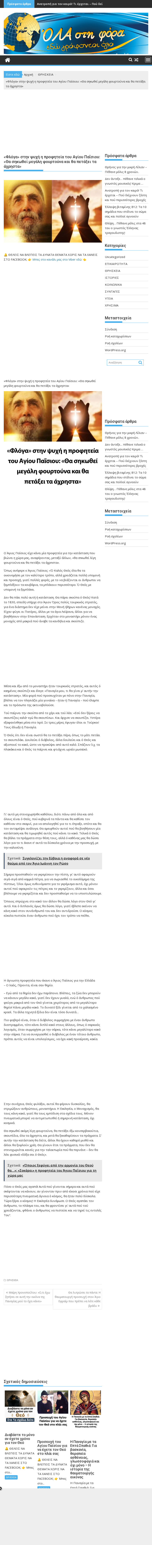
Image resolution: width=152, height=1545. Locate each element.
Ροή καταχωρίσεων (118, 336)
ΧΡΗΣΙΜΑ (111, 305)
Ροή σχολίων (114, 343)
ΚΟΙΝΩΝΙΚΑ (113, 284)
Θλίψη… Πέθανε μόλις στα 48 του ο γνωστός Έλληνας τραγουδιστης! (125, 228)
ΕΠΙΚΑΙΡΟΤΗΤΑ (116, 264)
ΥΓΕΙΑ (109, 298)
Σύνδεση (111, 329)
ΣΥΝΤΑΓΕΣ (112, 291)
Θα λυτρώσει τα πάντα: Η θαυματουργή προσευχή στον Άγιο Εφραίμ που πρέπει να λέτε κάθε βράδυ (78, 1299)
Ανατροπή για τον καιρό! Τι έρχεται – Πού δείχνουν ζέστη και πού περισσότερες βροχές (126, 195)
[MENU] (148, 60)
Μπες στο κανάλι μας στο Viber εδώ (57, 259)
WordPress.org (115, 350)
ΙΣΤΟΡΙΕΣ (112, 278)
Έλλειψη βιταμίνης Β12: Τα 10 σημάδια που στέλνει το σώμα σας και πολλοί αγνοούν (125, 211)
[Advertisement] (53, 123)
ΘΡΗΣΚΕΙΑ (12, 1280)
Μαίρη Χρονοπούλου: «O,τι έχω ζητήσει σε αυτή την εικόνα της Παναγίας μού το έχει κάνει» (27, 1297)
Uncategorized (115, 257)
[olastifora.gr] (76, 53)
